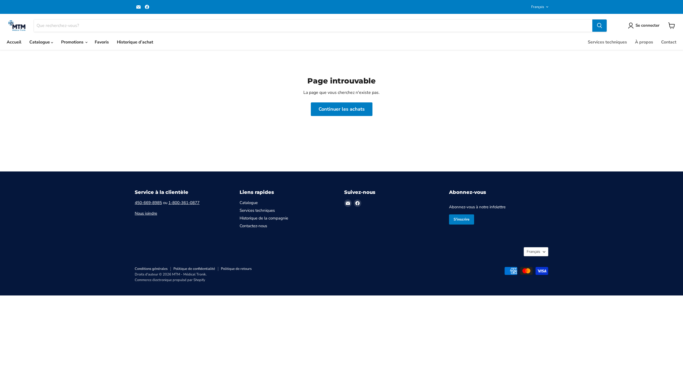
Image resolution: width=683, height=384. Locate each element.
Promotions (73, 42)
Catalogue (40, 42)
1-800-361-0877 (184, 202)
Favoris (102, 42)
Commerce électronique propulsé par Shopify (170, 280)
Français (537, 7)
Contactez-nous (253, 226)
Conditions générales (151, 268)
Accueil (14, 42)
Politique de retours (236, 268)
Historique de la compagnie (264, 218)
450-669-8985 (148, 202)
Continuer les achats (342, 109)
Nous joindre (146, 213)
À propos (644, 42)
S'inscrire (462, 219)
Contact (668, 42)
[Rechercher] (599, 25)
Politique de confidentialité (194, 268)
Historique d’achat (135, 42)
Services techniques (607, 42)
